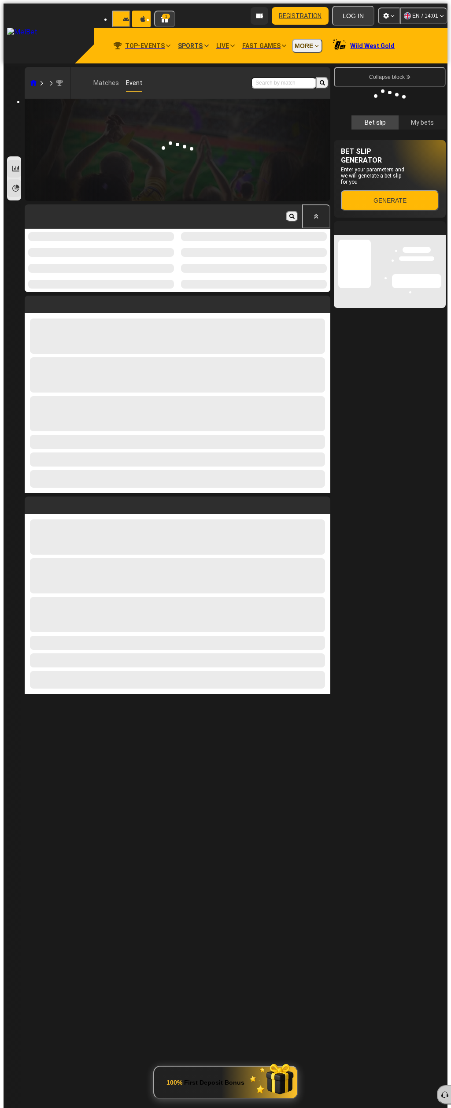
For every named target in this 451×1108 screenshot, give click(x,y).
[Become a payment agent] (259, 16)
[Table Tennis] (50, 83)
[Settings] (389, 15)
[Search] (322, 83)
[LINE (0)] (33, 83)
